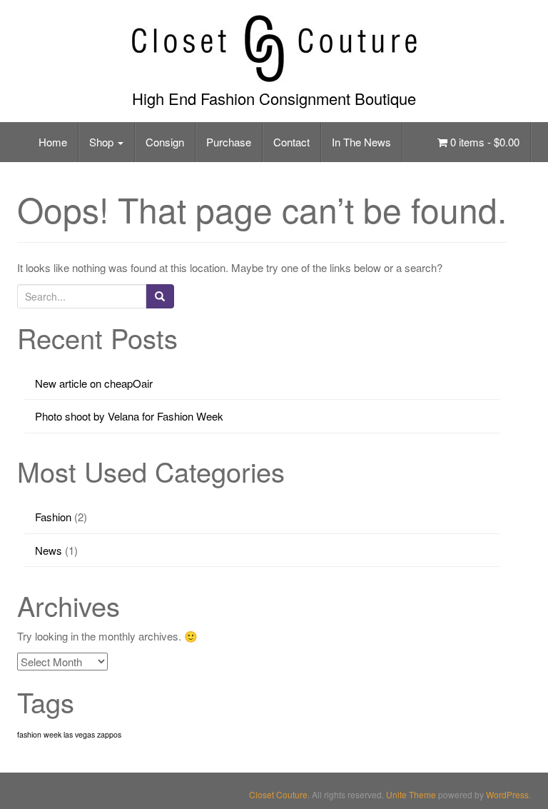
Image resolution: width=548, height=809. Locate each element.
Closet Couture (278, 794)
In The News (361, 141)
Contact (291, 141)
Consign (165, 141)
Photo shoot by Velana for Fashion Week (129, 415)
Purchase (228, 141)
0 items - (483, 141)
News (48, 550)
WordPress (507, 794)
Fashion (53, 516)
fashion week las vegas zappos (69, 734)
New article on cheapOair (94, 383)
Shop (102, 141)
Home (53, 141)
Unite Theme (411, 794)
